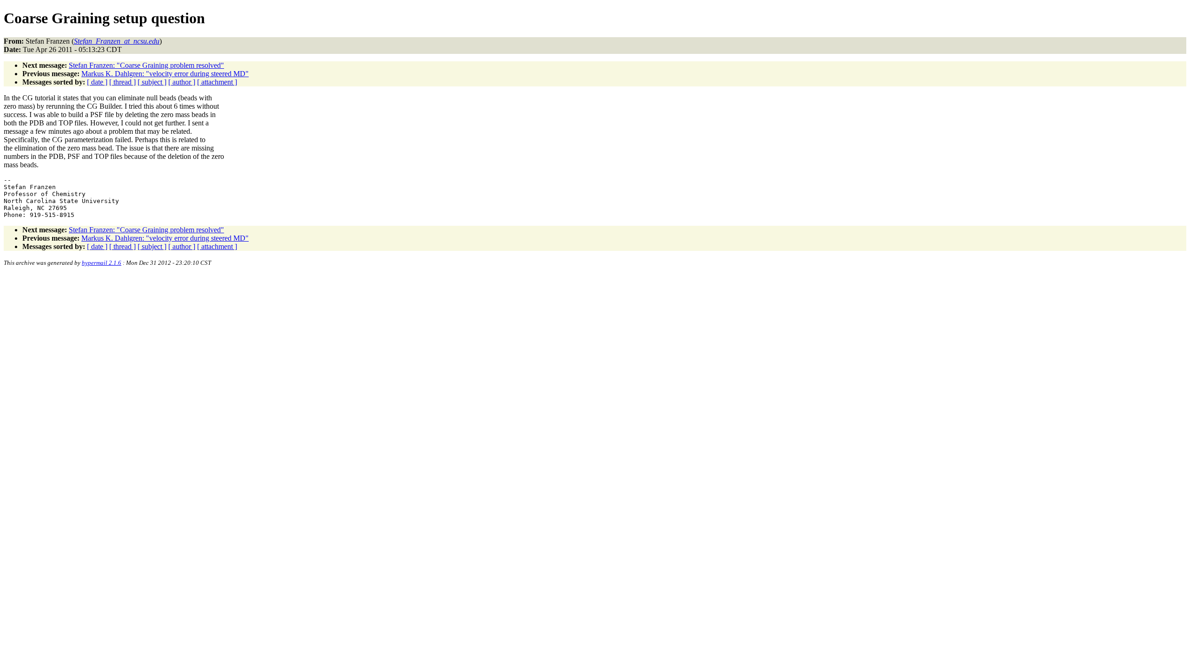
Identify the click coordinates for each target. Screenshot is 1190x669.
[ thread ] (122, 82)
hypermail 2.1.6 (101, 262)
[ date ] (97, 82)
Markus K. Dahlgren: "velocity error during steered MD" (165, 74)
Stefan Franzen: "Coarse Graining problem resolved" (146, 65)
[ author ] (181, 82)
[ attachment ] (217, 82)
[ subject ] (152, 82)
